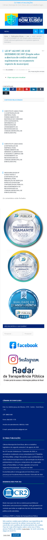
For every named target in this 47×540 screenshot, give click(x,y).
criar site (16, 503)
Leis (29, 71)
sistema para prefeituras (29, 503)
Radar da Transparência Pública (27, 516)
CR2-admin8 (9, 70)
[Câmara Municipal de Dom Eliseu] (23, 19)
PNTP (12, 516)
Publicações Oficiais (37, 71)
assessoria (18, 505)
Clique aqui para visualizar (16, 77)
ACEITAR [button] (16, 535)
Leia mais (26, 529)
